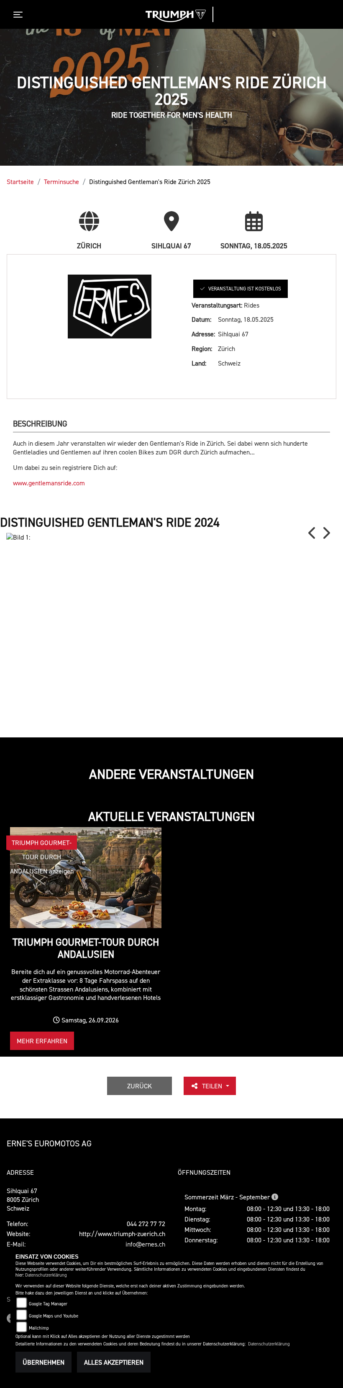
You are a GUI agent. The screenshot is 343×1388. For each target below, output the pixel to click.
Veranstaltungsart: (217, 305)
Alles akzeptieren (113, 1362)
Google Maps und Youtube (53, 1316)
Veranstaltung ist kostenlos (244, 288)
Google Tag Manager (48, 1304)
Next (326, 533)
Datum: (201, 319)
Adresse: (203, 334)
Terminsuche (61, 181)
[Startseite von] (176, 16)
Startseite (20, 181)
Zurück (139, 1086)
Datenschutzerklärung (46, 1275)
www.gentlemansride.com (49, 483)
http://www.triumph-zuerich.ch (122, 1233)
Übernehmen (43, 1362)
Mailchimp (39, 1328)
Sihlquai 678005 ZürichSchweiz (23, 1199)
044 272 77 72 (146, 1223)
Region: (202, 348)
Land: (199, 363)
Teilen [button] (213, 1086)
